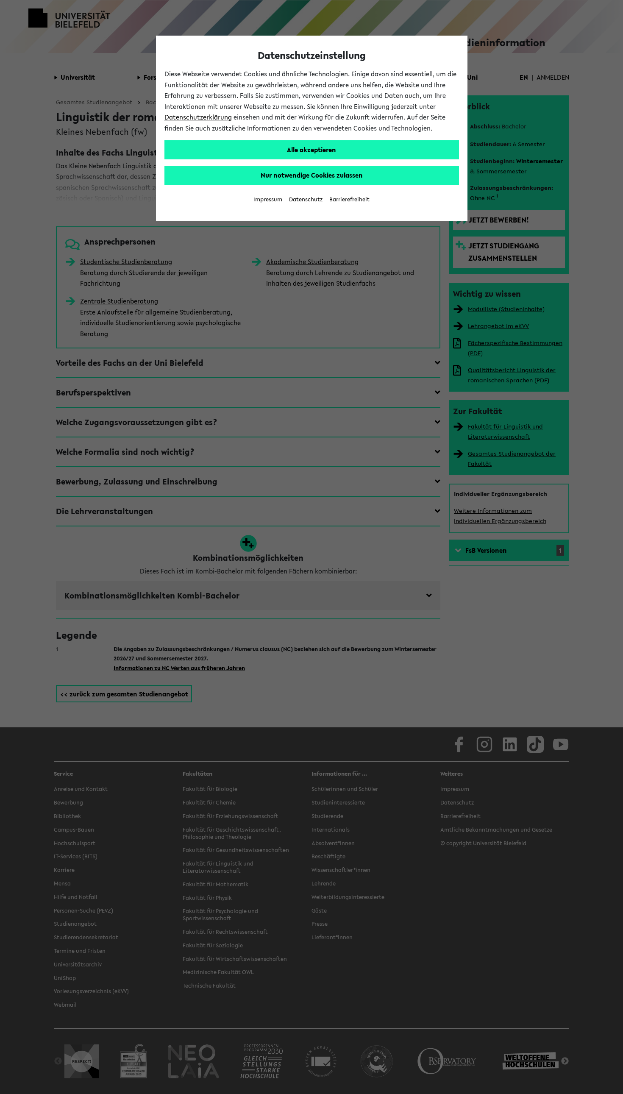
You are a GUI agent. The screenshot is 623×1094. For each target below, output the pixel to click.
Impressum (267, 199)
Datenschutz (306, 199)
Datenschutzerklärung (198, 117)
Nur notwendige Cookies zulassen (312, 175)
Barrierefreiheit (349, 199)
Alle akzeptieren (311, 149)
